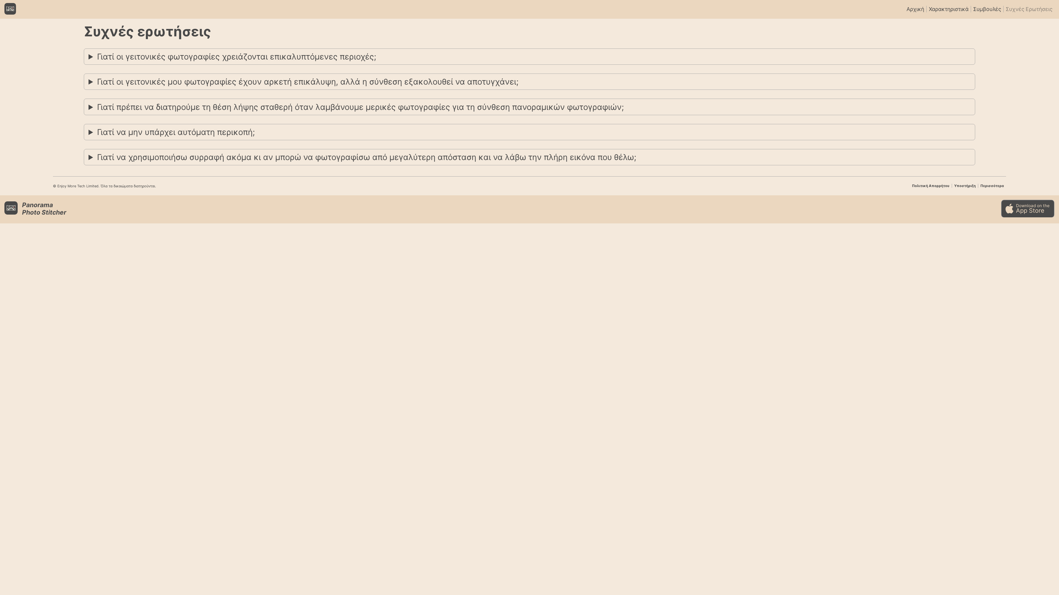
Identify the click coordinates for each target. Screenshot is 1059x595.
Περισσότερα (992, 186)
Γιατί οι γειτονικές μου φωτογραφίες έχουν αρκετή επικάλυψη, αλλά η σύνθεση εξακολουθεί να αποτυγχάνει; (307, 81)
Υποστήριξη (965, 186)
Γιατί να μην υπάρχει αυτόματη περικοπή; (176, 132)
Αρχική (915, 9)
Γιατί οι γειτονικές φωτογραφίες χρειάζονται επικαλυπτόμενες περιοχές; (236, 56)
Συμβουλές (987, 9)
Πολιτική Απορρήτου (931, 186)
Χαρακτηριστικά (949, 9)
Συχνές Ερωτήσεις (1029, 9)
